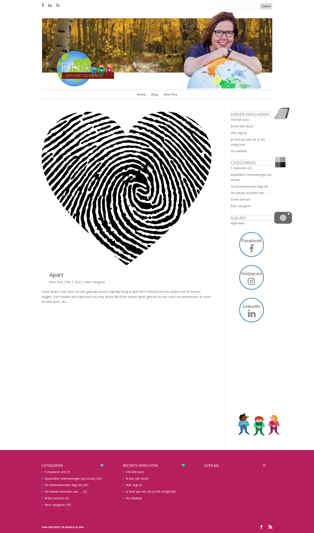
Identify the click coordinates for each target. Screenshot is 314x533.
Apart (56, 274)
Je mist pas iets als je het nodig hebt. (151, 491)
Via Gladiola (239, 151)
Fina (60, 282)
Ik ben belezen (241, 199)
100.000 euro (240, 120)
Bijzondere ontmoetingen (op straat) (70, 478)
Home (141, 94)
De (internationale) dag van (249, 186)
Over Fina (170, 94)
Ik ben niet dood (242, 126)
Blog (154, 94)
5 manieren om (241, 168)
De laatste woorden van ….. (250, 193)
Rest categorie (95, 282)
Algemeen (238, 223)
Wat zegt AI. (239, 133)
